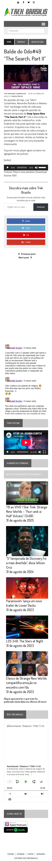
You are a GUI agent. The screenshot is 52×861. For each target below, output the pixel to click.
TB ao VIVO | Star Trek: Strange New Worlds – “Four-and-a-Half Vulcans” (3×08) (26, 511)
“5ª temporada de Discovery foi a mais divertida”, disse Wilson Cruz (26, 562)
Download (41, 172)
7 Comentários (16, 96)
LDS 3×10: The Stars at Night (24, 641)
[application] (26, 167)
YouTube (10, 854)
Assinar (41, 207)
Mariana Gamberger (17, 93)
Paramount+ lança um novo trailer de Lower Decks (24, 603)
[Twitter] (28, 2)
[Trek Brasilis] (26, 12)
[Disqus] (26, 304)
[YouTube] (18, 2)
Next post (24, 257)
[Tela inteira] (44, 452)
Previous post (28, 254)
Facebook (21, 854)
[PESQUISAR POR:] (25, 30)
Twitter (31, 854)
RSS (14, 175)
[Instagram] (33, 2)
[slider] (43, 167)
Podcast (21, 42)
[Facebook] (23, 2)
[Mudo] (36, 167)
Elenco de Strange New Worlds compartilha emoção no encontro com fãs (26, 682)
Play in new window (23, 172)
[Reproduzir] (7, 167)
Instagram (41, 854)
